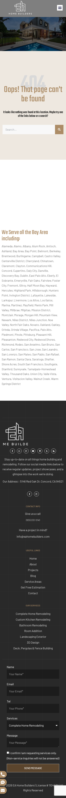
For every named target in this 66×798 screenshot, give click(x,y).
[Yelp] (46, 450)
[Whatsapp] (19, 450)
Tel (8, 701)
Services (12, 718)
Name (10, 667)
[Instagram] (26, 450)
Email (10, 684)
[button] (60, 8)
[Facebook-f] (12, 450)
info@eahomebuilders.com (33, 536)
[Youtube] (33, 450)
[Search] (59, 129)
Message (12, 735)
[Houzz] (53, 450)
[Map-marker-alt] (39, 450)
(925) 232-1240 (33, 520)
